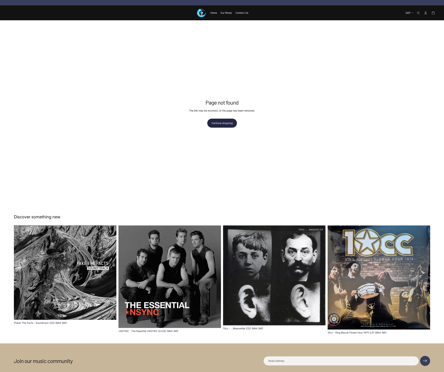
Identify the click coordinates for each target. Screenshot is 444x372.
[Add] (111, 314)
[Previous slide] (228, 275)
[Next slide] (320, 275)
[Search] (418, 13)
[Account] (425, 13)
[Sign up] (425, 361)
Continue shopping (222, 123)
